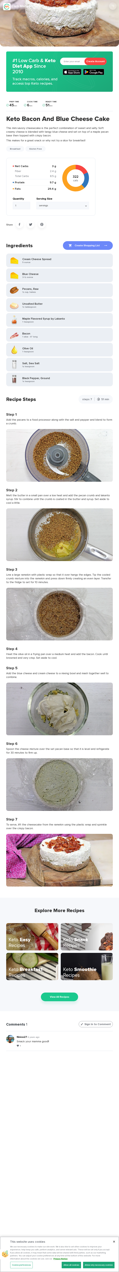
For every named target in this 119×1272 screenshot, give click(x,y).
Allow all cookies (71, 1264)
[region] (59, 1254)
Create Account (95, 61)
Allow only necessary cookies (99, 1264)
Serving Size (44, 199)
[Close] (114, 1241)
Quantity (18, 199)
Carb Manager (19, 6)
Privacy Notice (60, 1258)
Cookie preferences (21, 1264)
